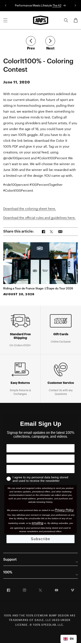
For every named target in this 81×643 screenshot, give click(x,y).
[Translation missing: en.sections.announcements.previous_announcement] (5, 5)
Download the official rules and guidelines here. (39, 218)
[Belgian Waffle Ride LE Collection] (31, 41)
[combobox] (68, 639)
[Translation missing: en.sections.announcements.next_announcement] (75, 5)
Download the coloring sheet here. (29, 209)
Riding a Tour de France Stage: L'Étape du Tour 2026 (38, 288)
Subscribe (40, 539)
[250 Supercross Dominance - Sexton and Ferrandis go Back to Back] (50, 41)
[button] (5, 20)
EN (72, 639)
